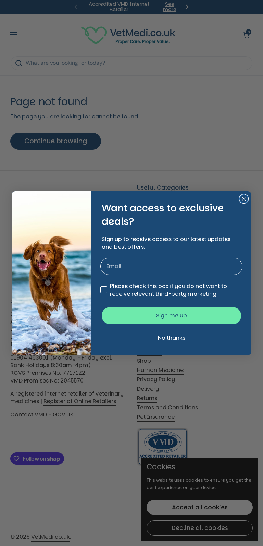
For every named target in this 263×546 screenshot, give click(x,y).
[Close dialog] (244, 199)
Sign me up (171, 315)
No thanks (171, 338)
